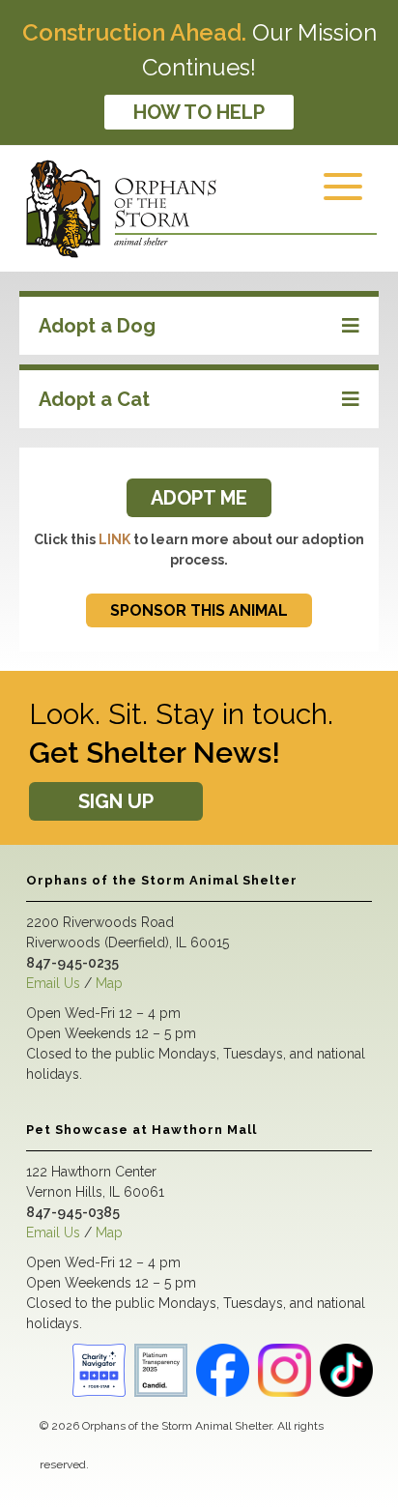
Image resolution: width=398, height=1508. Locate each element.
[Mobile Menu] (348, 199)
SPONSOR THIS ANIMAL (199, 610)
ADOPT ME (199, 497)
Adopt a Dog (97, 325)
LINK (114, 539)
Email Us (53, 983)
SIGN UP (116, 801)
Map (109, 983)
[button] (199, 325)
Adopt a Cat (94, 399)
